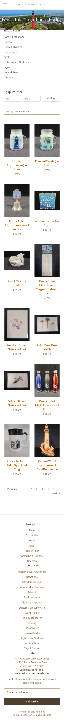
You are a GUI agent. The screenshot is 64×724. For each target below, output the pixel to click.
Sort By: (10, 111)
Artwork (32, 592)
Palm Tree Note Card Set (47, 347)
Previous (12, 489)
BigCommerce (38, 712)
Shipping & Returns (32, 555)
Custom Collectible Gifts (32, 607)
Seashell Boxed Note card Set (17, 347)
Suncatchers (11, 72)
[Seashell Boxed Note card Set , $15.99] (17, 324)
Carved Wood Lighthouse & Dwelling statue (47, 465)
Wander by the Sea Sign (47, 223)
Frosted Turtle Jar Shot (47, 163)
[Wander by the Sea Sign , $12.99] (47, 200)
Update (51, 98)
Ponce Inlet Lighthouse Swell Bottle (47, 405)
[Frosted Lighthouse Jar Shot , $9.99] (17, 140)
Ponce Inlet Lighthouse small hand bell (17, 225)
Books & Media (32, 597)
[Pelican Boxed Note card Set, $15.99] (17, 380)
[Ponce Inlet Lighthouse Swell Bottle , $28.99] (47, 380)
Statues (8, 77)
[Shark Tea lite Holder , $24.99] (17, 260)
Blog (32, 545)
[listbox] (26, 111)
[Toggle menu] (5, 5)
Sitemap (32, 561)
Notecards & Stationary (17, 62)
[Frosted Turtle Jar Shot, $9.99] (47, 140)
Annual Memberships (32, 587)
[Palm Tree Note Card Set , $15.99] (47, 324)
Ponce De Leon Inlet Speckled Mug (17, 465)
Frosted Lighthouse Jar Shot (17, 165)
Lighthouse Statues (32, 638)
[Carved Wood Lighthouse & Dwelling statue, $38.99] (47, 440)
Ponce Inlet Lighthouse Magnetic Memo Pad (47, 287)
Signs (7, 67)
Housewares (32, 628)
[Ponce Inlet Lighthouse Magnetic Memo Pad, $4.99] (47, 260)
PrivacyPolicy (32, 550)
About (32, 530)
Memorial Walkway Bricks (32, 571)
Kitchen (8, 57)
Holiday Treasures (32, 618)
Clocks (8, 42)
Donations (32, 577)
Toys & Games (32, 648)
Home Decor (11, 52)
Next (54, 493)
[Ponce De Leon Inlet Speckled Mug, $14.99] (17, 440)
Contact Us (32, 535)
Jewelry (32, 623)
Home (32, 540)
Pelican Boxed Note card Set (16, 403)
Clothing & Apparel (32, 602)
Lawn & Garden (32, 633)
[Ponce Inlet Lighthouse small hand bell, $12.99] (17, 200)
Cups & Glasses (13, 47)
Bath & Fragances (14, 37)
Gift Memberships (32, 582)
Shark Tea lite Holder (17, 283)
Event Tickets (32, 612)
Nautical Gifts (32, 643)
